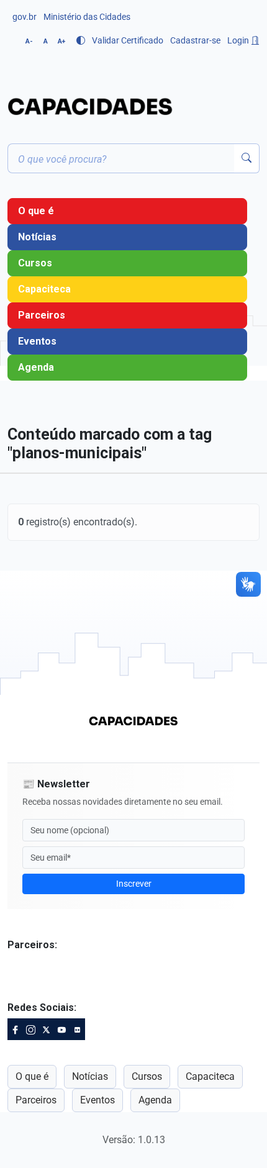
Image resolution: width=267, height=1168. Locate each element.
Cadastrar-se (195, 40)
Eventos (37, 341)
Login (239, 40)
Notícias (37, 237)
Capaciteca (44, 289)
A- (29, 41)
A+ (61, 41)
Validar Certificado (127, 40)
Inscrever (134, 884)
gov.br (24, 17)
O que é (36, 211)
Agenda (36, 367)
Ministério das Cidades (86, 17)
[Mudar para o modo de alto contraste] (80, 40)
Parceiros (41, 315)
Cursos (35, 263)
